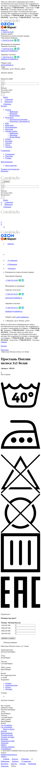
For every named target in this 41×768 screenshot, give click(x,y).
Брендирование (6, 733)
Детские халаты (11, 131)
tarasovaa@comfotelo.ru (9, 51)
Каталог (4, 731)
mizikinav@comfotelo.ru (9, 59)
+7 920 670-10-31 (7, 57)
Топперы (8, 147)
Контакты (4, 739)
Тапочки (8, 143)
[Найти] (3, 94)
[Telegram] (14, 613)
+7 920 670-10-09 (7, 32)
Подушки (8, 141)
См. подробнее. (6, 725)
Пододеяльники (11, 127)
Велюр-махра (15, 115)
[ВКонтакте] (11, 613)
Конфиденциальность (9, 755)
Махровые (13, 113)
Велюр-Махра (15, 137)
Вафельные (14, 112)
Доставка (8, 689)
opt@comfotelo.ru (7, 65)
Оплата (8, 687)
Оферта (3, 745)
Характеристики (11, 685)
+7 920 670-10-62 (7, 49)
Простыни (9, 129)
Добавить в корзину (8, 638)
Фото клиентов (11, 165)
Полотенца (9, 117)
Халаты (8, 110)
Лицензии (9, 156)
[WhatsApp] (18, 613)
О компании (9, 154)
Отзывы (8, 158)
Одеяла (8, 139)
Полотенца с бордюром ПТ (20, 121)
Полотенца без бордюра (18, 119)
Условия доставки (7, 737)
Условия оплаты (7, 735)
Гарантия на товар (8, 741)
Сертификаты (6, 749)
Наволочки (9, 125)
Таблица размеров (7, 747)
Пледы (7, 145)
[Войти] (2, 220)
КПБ (7, 123)
